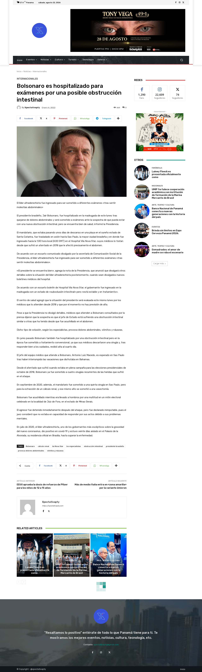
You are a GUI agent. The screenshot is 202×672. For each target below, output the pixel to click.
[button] (181, 60)
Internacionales (40, 71)
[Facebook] (176, 2)
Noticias (27, 71)
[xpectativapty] (19, 108)
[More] (118, 118)
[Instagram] (179, 2)
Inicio (19, 71)
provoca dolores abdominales (31, 450)
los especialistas (73, 446)
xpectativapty (32, 107)
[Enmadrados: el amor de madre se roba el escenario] (141, 249)
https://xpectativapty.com (52, 506)
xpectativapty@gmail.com (106, 644)
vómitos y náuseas (55, 450)
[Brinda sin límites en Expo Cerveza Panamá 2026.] (141, 230)
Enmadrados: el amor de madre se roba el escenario (168, 251)
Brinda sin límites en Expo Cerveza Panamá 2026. (166, 232)
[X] (183, 2)
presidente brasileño (115, 446)
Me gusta (142, 88)
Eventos (156, 227)
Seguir (159, 88)
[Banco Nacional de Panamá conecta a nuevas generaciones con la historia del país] (108, 555)
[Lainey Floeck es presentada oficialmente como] (35, 555)
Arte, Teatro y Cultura (108, 560)
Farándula (34, 563)
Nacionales (71, 560)
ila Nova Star (57, 446)
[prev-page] (19, 582)
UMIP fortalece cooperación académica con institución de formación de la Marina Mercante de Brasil (71, 568)
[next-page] (24, 582)
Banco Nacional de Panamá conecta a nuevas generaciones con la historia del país (108, 568)
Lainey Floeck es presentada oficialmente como (34, 570)
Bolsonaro (30, 446)
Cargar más (158, 263)
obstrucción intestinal (93, 446)
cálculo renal (43, 446)
